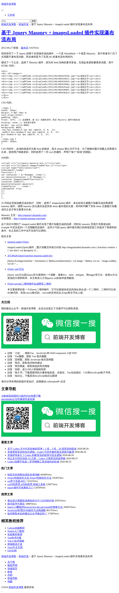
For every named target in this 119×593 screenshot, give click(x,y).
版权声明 (12, 565)
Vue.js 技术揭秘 (15, 541)
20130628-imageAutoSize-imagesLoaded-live (30, 255)
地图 (9, 581)
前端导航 (12, 578)
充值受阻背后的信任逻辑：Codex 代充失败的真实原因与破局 (40, 452)
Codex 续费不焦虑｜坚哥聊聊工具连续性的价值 (33, 461)
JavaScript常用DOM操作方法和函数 (26, 510)
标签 (9, 571)
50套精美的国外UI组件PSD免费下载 (21, 396)
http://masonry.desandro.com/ (32, 215)
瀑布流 (24, 47)
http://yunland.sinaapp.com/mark (30, 218)
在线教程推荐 (14, 534)
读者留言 (12, 568)
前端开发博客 (8, 4)
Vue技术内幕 (14, 537)
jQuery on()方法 (15, 269)
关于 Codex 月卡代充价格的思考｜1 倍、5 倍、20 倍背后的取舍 (42, 448)
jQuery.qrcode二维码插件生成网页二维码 (29, 283)
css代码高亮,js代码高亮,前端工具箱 (26, 484)
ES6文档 (12, 550)
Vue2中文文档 (15, 547)
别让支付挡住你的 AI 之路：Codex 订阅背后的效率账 (36, 458)
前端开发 (24, 24)
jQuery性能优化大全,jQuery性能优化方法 (29, 478)
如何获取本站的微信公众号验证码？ (27, 513)
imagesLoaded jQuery (18, 242)
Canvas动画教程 (16, 528)
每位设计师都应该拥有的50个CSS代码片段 (30, 500)
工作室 (11, 15)
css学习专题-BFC (16, 481)
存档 (9, 575)
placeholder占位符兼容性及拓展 (18, 399)
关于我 (11, 562)
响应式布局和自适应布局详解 (23, 474)
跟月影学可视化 (16, 504)
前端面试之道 (14, 544)
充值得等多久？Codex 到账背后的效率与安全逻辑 (34, 455)
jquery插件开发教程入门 (20, 487)
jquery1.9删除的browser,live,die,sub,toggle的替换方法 (35, 507)
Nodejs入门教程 (15, 531)
